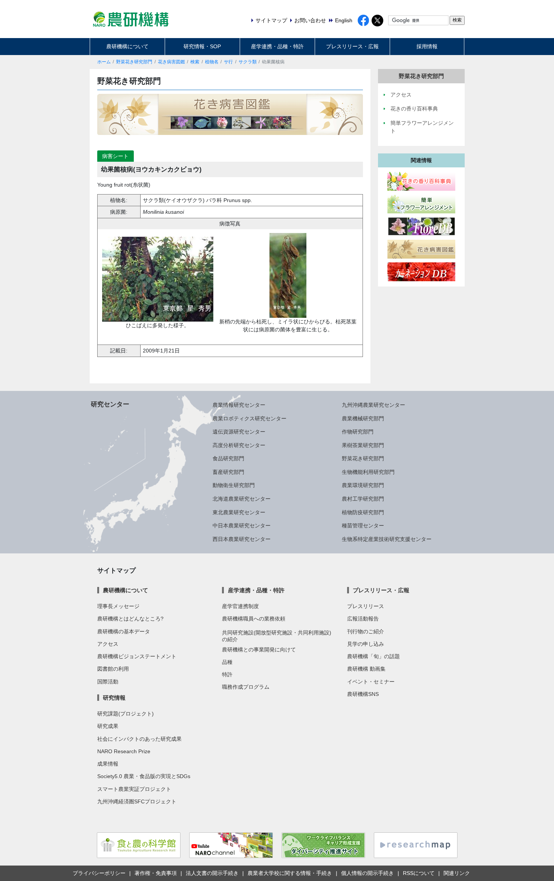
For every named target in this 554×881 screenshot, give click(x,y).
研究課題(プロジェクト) (125, 714)
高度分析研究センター (239, 445)
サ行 (228, 62)
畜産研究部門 (228, 472)
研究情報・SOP (202, 46)
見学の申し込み (365, 644)
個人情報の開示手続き (367, 873)
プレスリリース (365, 606)
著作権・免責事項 (156, 873)
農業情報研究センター (239, 405)
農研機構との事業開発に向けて (259, 650)
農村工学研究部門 (363, 499)
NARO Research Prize (123, 751)
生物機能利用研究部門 (368, 472)
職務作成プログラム (245, 687)
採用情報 (427, 46)
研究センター (110, 404)
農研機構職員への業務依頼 (253, 619)
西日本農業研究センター (242, 539)
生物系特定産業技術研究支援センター (387, 539)
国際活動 (107, 682)
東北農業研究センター (239, 512)
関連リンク (457, 873)
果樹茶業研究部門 (363, 445)
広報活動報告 (363, 619)
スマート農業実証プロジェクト (134, 789)
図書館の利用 (113, 669)
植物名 (212, 62)
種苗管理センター (363, 525)
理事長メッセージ (118, 606)
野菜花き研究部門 (134, 62)
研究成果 (107, 726)
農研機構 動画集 (366, 669)
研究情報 (114, 697)
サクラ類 (248, 62)
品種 (227, 662)
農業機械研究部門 (363, 418)
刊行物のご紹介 (365, 631)
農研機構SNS (363, 694)
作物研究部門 (357, 432)
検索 (194, 62)
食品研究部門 (228, 458)
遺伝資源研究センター (239, 432)
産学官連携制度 (240, 606)
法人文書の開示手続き (212, 873)
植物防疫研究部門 (363, 512)
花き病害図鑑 (171, 62)
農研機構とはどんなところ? (130, 619)
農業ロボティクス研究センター (249, 418)
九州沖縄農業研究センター (373, 405)
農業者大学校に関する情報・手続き (290, 873)
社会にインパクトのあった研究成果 (139, 739)
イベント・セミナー (371, 682)
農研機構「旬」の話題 (373, 656)
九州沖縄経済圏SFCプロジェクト (136, 801)
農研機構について (127, 46)
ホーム (104, 62)
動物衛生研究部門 (234, 485)
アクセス (107, 644)
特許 (227, 674)
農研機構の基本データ (123, 631)
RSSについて (419, 873)
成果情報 (107, 764)
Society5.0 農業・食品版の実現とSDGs (143, 776)
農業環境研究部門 (363, 485)
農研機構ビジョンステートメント (136, 656)
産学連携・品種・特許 (277, 46)
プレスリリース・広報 (352, 46)
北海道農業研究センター (242, 499)
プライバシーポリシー (99, 873)
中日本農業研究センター (242, 525)
